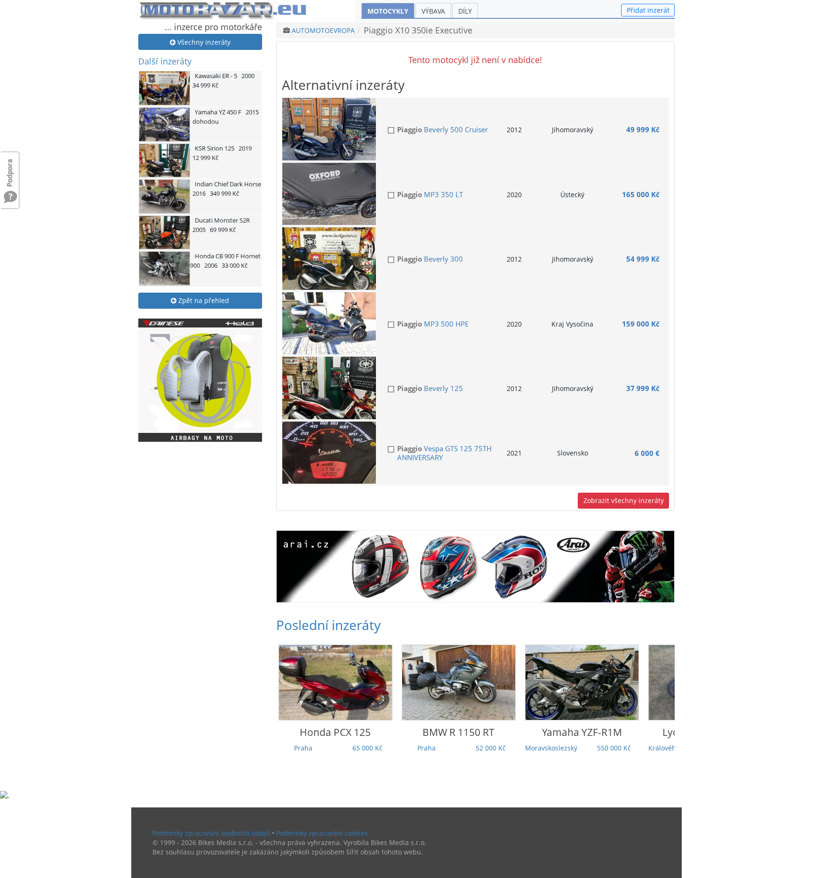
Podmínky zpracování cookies (322, 833)
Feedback (10, 168)
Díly (465, 11)
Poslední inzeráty (328, 625)
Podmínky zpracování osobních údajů (211, 833)
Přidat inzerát (648, 10)
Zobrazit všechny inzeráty (623, 500)
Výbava (433, 11)
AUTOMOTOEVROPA (323, 30)
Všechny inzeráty (203, 42)
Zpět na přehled (202, 300)
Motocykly (387, 11)
